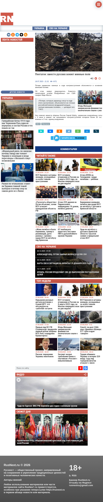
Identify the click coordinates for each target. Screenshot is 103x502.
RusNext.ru (12, 465)
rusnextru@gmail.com (81, 485)
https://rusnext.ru (55, 490)
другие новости (17, 92)
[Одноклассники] (59, 131)
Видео (20, 374)
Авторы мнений (13, 480)
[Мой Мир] (87, 131)
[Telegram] (68, 131)
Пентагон (45, 124)
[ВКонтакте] (50, 131)
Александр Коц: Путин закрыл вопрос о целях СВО (62, 253)
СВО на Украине (58, 28)
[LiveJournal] (96, 131)
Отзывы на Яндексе (80, 482)
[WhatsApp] (77, 131)
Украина (39, 28)
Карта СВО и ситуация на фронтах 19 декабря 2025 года (64, 262)
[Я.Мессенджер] (41, 131)
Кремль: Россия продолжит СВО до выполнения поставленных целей (68, 272)
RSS (72, 475)
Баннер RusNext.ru (79, 480)
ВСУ (38, 124)
